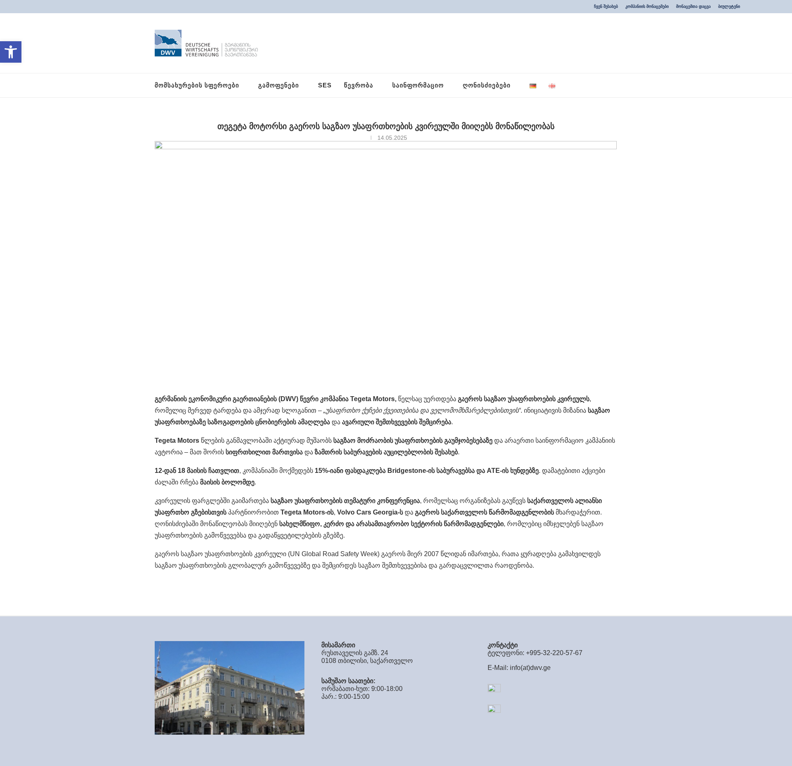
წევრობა (358, 85)
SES (325, 85)
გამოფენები (278, 85)
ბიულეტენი (729, 6)
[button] (10, 52)
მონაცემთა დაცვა (693, 6)
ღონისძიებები (487, 85)
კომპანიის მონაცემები (647, 6)
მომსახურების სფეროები (197, 85)
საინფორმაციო (418, 85)
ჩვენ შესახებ (606, 6)
